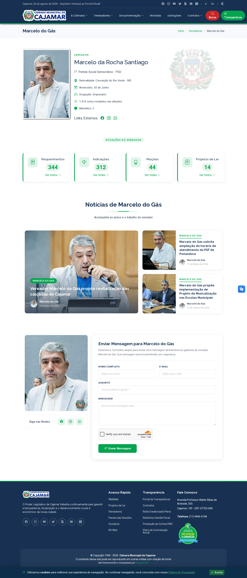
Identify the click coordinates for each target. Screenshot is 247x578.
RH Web (112, 530)
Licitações (174, 15)
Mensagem (105, 398)
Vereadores (195, 30)
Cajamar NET (142, 563)
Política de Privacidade (181, 572)
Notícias (155, 15)
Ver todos (51, 175)
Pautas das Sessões (120, 517)
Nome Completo (109, 366)
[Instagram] (168, 4)
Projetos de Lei (116, 505)
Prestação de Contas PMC (158, 524)
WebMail (113, 499)
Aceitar (218, 572)
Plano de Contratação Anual (155, 531)
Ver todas (99, 175)
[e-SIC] (185, 4)
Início (181, 30)
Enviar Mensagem (119, 448)
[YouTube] (174, 4)
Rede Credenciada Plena (157, 511)
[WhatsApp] (115, 118)
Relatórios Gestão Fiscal (156, 517)
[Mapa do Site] (196, 4)
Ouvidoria (113, 524)
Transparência (233, 17)
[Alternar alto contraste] (222, 3)
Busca (212, 17)
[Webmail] (191, 4)
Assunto (104, 382)
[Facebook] (163, 4)
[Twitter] (179, 4)
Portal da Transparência (156, 499)
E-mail (163, 366)
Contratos (148, 505)
